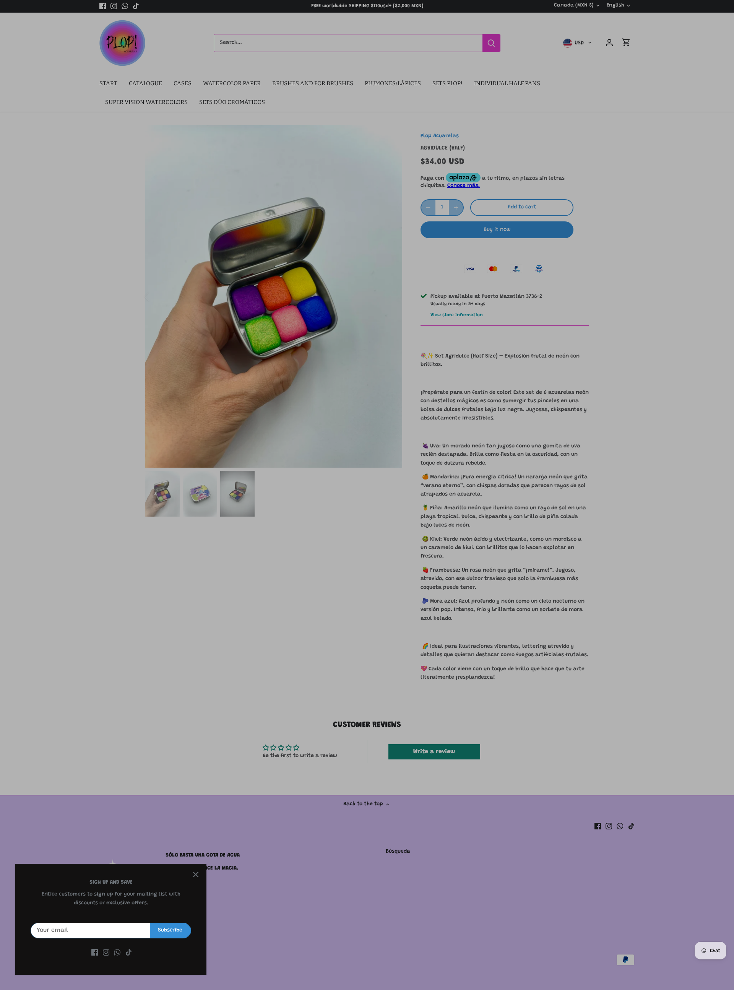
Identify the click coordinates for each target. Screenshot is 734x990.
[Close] (195, 874)
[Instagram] (106, 953)
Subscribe (170, 930)
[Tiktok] (128, 953)
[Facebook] (94, 953)
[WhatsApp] (117, 953)
